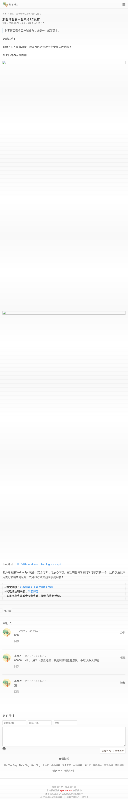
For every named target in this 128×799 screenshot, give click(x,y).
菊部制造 (119, 765)
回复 (17, 641)
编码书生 (97, 765)
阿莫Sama (57, 770)
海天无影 (66, 765)
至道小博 (108, 765)
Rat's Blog (24, 765)
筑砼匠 (87, 765)
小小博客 (55, 765)
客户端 (7, 610)
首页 (4, 13)
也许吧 (45, 765)
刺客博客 (33, 591)
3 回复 (30, 23)
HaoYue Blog (10, 765)
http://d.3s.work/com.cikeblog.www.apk (38, 564)
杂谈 (12, 13)
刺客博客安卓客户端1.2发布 (21, 19)
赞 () (41, 23)
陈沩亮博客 (69, 770)
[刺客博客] (11, 5)
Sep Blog (35, 765)
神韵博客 (77, 765)
